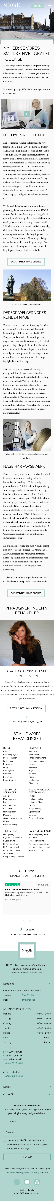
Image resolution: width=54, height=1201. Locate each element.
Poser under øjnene (37, 761)
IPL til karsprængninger (38, 834)
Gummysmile (9, 771)
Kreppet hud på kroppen (13, 857)
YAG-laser (33, 838)
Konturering (34, 780)
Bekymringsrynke (10, 755)
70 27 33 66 (28, 995)
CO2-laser (7, 809)
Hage (31, 771)
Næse (31, 777)
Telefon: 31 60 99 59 (13, 1076)
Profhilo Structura (36, 799)
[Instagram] (27, 1182)
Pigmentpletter (9, 812)
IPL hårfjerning (9, 841)
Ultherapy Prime (35, 802)
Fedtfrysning (8, 834)
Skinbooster (34, 755)
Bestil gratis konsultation (26, 708)
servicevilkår (29, 1172)
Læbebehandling (36, 764)
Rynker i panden (10, 758)
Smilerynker (8, 761)
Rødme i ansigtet (36, 850)
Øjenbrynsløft (34, 812)
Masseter (7, 774)
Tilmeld (27, 1157)
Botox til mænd (9, 780)
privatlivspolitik (13, 1172)
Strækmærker (9, 853)
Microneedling (9, 799)
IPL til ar (6, 821)
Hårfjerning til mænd (11, 850)
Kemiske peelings (10, 824)
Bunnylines (8, 777)
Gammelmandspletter (12, 818)
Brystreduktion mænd (12, 838)
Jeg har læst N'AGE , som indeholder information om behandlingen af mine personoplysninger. (27, 1144)
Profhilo (32, 796)
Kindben (32, 774)
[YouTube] (37, 1182)
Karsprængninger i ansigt (39, 847)
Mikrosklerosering (36, 841)
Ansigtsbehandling (37, 818)
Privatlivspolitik (32, 1140)
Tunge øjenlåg (35, 809)
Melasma (7, 815)
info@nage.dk (28, 1000)
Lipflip (6, 767)
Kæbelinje (33, 767)
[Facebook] (17, 1182)
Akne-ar (6, 796)
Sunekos (32, 815)
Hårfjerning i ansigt (11, 847)
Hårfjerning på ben (11, 844)
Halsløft (32, 805)
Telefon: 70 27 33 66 (13, 1063)
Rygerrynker (8, 764)
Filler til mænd (35, 783)
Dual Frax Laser (9, 805)
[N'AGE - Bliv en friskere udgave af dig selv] (11, 5)
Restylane (33, 751)
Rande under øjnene (37, 758)
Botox (5, 751)
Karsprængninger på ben (39, 844)
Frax (5, 802)
